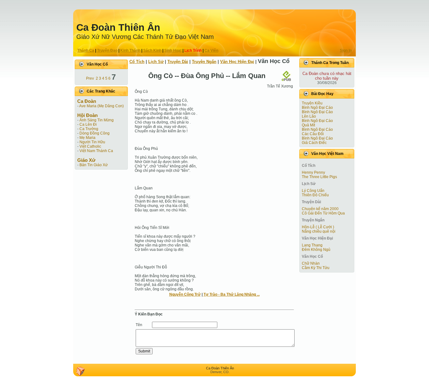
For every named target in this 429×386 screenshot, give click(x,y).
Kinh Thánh (130, 50)
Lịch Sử (156, 61)
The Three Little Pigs (319, 177)
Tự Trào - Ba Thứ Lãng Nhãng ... (232, 294)
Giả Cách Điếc (314, 142)
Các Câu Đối (313, 134)
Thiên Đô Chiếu (315, 195)
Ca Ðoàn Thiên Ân (118, 27)
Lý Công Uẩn (313, 190)
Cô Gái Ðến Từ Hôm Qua (323, 213)
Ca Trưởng (88, 129)
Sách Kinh (152, 50)
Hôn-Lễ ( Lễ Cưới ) (318, 227)
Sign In (346, 50)
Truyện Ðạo (107, 50)
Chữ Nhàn (311, 263)
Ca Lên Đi (88, 124)
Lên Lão (309, 116)
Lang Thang (312, 245)
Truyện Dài (177, 61)
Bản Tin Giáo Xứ (93, 165)
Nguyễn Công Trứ (185, 294)
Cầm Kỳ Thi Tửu (315, 268)
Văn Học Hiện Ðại (237, 61)
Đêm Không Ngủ (316, 249)
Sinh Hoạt (173, 50)
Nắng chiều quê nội (318, 231)
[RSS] (80, 371)
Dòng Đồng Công (94, 133)
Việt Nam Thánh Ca (96, 151)
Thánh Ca (85, 50)
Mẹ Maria (87, 137)
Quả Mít (308, 125)
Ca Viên (211, 50)
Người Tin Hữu (92, 142)
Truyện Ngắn (204, 61)
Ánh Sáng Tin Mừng (96, 120)
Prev (90, 78)
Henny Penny (313, 172)
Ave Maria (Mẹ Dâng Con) (101, 106)
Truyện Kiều (312, 103)
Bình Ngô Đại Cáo (317, 107)
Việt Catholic (90, 146)
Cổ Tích (136, 61)
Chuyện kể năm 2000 (320, 209)
